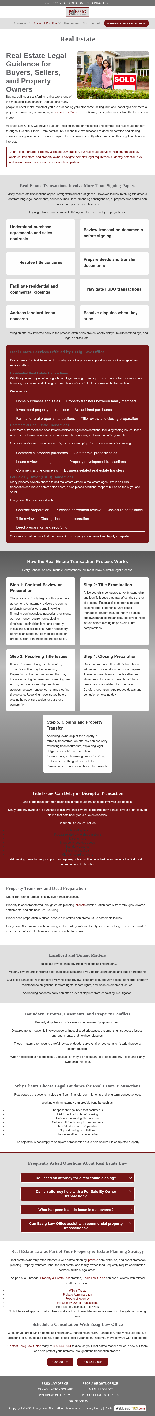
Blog (85, 23)
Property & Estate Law (55, 1278)
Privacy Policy (92, 1408)
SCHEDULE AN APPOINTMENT (126, 23)
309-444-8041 (62, 1346)
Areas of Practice (45, 23)
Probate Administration (77, 1294)
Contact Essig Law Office (24, 1346)
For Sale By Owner (66, 112)
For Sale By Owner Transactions (77, 1303)
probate (81, 905)
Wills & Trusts (77, 1290)
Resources (71, 23)
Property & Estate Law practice (58, 151)
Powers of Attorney (77, 1298)
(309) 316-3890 (78, 1401)
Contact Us (60, 1361)
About (96, 23)
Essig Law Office (94, 1278)
